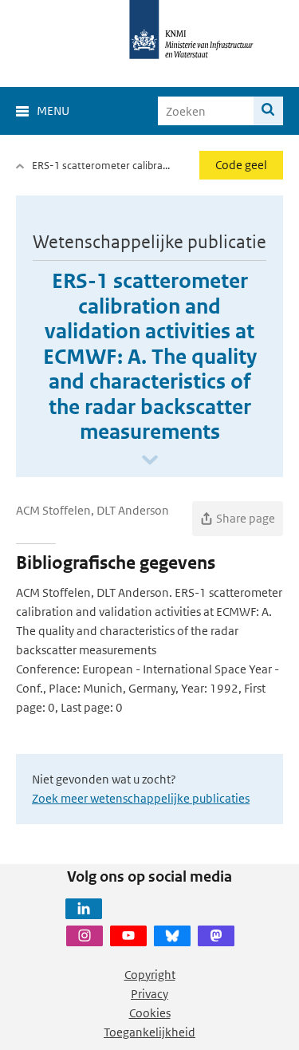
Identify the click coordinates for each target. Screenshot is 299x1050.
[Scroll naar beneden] (150, 460)
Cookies (150, 1012)
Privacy (149, 993)
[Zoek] (268, 111)
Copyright (149, 974)
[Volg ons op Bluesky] (172, 935)
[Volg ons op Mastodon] (216, 935)
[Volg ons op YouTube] (128, 935)
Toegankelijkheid (149, 1032)
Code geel (241, 164)
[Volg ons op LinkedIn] (83, 908)
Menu (53, 110)
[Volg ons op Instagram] (84, 935)
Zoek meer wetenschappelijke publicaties (141, 798)
